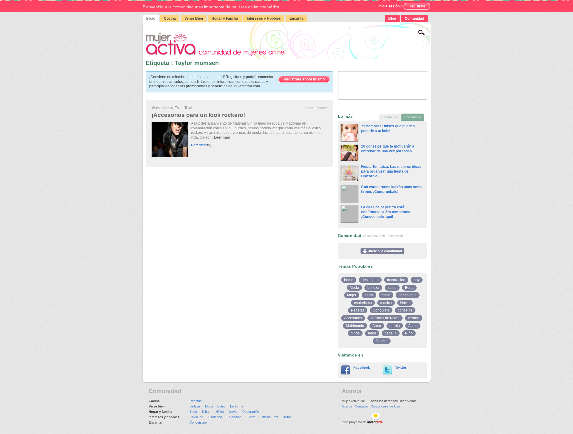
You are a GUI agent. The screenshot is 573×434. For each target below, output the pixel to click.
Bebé (193, 411)
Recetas (357, 310)
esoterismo (363, 303)
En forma (236, 406)
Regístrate (417, 6)
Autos (413, 326)
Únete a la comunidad (384, 251)
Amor (376, 326)
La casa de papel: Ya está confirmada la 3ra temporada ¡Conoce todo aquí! (385, 211)
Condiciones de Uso (385, 406)
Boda (409, 288)
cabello (391, 333)
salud (392, 288)
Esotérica (215, 417)
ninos (355, 333)
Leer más (222, 137)
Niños (219, 411)
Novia (405, 303)
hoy (417, 280)
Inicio (150, 18)
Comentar (199, 145)
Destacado (390, 117)
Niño (409, 333)
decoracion (396, 280)
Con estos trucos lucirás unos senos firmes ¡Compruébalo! (392, 189)
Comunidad (414, 18)
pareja (394, 326)
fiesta (369, 295)
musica (386, 303)
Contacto (361, 406)
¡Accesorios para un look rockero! (198, 115)
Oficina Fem (269, 417)
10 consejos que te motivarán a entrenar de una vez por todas (387, 148)
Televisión (234, 417)
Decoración (250, 411)
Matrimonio (355, 326)
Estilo (221, 406)
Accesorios (353, 318)
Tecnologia (408, 295)
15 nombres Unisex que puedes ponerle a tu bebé (388, 128)
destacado (370, 280)
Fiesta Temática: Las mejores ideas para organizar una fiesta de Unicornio (391, 171)
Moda (354, 288)
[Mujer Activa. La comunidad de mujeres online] (215, 44)
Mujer (351, 295)
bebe (372, 333)
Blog (392, 18)
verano (413, 318)
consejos (405, 310)
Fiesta (251, 417)
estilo (386, 295)
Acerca (347, 406)
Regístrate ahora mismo (304, 79)
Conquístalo (198, 422)
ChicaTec (196, 417)
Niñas (206, 411)
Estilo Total (183, 108)
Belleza (195, 406)
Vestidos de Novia (385, 318)
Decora (382, 341)
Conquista (381, 310)
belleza (373, 288)
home (348, 280)
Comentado (412, 117)
